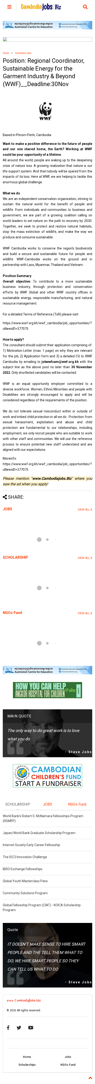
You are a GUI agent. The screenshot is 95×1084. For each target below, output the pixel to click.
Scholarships (27, 1064)
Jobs (68, 1057)
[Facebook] (8, 1028)
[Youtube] (30, 1028)
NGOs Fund (12, 613)
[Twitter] (19, 1028)
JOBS (7, 509)
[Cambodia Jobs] (41, 8)
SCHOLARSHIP (15, 557)
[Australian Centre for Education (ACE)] (47, 28)
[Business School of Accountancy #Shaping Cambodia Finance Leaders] (47, 40)
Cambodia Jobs (23, 53)
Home (6, 53)
